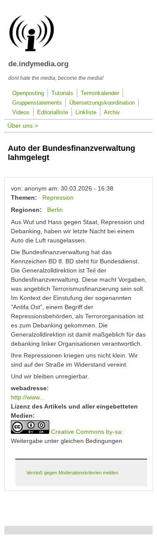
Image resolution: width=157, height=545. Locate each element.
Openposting (28, 93)
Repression (58, 197)
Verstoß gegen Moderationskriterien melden (72, 472)
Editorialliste (52, 112)
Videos (21, 112)
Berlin (55, 209)
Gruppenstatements (37, 103)
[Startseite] (32, 49)
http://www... (27, 397)
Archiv (112, 112)
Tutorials (62, 93)
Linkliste (85, 112)
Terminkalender (100, 93)
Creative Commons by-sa (86, 431)
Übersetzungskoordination (102, 103)
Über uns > (22, 125)
